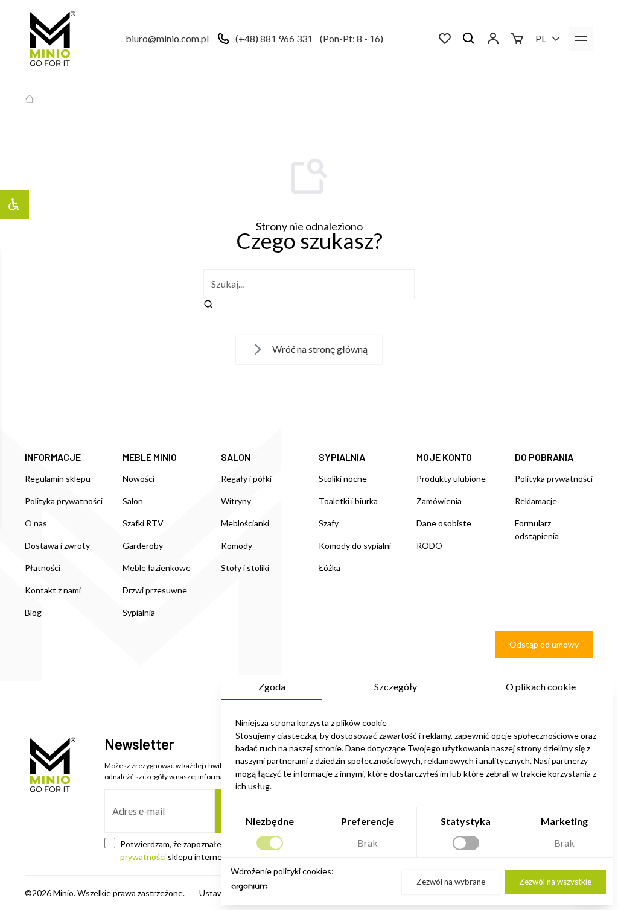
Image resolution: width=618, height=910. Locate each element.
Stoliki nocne (343, 478)
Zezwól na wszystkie (555, 881)
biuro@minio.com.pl (167, 38)
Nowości (138, 478)
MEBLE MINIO (150, 457)
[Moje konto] (493, 39)
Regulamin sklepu (58, 478)
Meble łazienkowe (157, 568)
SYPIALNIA (342, 457)
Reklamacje (536, 501)
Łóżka (329, 568)
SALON (235, 457)
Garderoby (143, 545)
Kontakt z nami (53, 590)
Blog (33, 612)
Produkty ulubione (451, 478)
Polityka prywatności (64, 501)
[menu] (581, 39)
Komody (236, 545)
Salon (133, 501)
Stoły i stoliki (245, 568)
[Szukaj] (469, 39)
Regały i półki (246, 478)
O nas (36, 523)
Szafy (329, 523)
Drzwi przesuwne (155, 590)
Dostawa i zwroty (57, 545)
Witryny (236, 501)
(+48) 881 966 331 (274, 38)
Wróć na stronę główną (320, 349)
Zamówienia (439, 501)
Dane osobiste (443, 523)
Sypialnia (139, 612)
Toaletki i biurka (348, 501)
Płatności (42, 568)
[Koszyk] (517, 39)
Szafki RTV (143, 523)
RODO (429, 545)
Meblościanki (245, 523)
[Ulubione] (445, 39)
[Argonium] (250, 890)
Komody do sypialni (355, 545)
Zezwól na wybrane (450, 881)
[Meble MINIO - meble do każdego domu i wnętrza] (50, 39)
